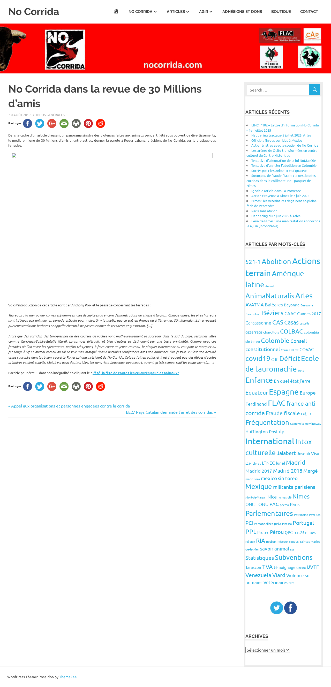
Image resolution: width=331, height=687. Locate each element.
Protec (263, 532)
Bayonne (291, 304)
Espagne (284, 391)
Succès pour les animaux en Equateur (279, 170)
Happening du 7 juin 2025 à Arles (275, 216)
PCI (249, 522)
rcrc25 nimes (305, 532)
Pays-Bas (314, 514)
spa (292, 549)
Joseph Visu (308, 453)
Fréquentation (267, 422)
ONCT (251, 504)
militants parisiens (294, 487)
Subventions (294, 557)
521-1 (253, 261)
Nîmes (301, 496)
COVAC (306, 349)
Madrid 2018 (287, 470)
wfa (291, 583)
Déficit (289, 358)
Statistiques (259, 557)
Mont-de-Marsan (255, 497)
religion (250, 541)
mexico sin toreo (279, 478)
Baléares (274, 304)
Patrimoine (301, 514)
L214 (248, 463)
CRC (274, 359)
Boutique (281, 11)
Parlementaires (269, 513)
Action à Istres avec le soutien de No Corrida (284, 145)
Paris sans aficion (264, 211)
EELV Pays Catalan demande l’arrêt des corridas (169, 411)
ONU (263, 504)
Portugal (303, 522)
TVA (267, 566)
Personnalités (263, 524)
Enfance (259, 379)
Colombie (275, 340)
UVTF (313, 567)
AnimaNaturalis (269, 295)
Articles (176, 11)
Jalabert (286, 453)
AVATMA (254, 304)
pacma (284, 505)
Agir (203, 11)
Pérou (277, 532)
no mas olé (284, 497)
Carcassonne (258, 322)
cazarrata (253, 331)
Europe (308, 392)
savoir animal (274, 548)
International (269, 441)
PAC (274, 504)
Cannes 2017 (309, 313)
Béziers (272, 313)
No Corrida (33, 11)
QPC (288, 532)
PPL (250, 531)
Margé (310, 470)
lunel (280, 462)
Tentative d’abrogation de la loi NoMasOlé (283, 160)
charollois (271, 332)
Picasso (287, 524)
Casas (291, 322)
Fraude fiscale (283, 413)
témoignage (284, 567)
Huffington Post (261, 431)
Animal (269, 286)
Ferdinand (256, 403)
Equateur (256, 392)
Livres (257, 463)
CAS (277, 322)
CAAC (290, 313)
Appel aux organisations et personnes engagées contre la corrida (70, 405)
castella (305, 323)
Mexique (258, 486)
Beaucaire (306, 305)
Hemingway (313, 423)
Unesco (301, 567)
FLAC (276, 402)
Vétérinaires (276, 582)
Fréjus (306, 413)
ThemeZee (68, 676)
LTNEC (268, 462)
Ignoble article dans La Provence (276, 190)
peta (277, 523)
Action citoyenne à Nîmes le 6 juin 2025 (280, 195)
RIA (260, 540)
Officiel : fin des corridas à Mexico (276, 140)
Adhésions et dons (242, 11)
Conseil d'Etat (289, 350)
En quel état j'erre (292, 380)
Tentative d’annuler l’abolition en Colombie (284, 165)
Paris (295, 504)
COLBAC (291, 331)
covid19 (257, 358)
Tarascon (253, 567)
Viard (278, 574)
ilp (281, 431)
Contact (309, 11)
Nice (272, 496)
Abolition (276, 261)
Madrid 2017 (258, 470)
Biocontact (253, 314)
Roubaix (271, 541)
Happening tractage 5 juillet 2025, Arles (281, 135)
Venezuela (258, 574)
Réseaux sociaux (288, 541)
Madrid (295, 462)
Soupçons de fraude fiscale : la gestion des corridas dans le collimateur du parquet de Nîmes (281, 180)
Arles (304, 295)
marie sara (252, 479)
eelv (301, 370)
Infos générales (50, 114)
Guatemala (297, 423)
